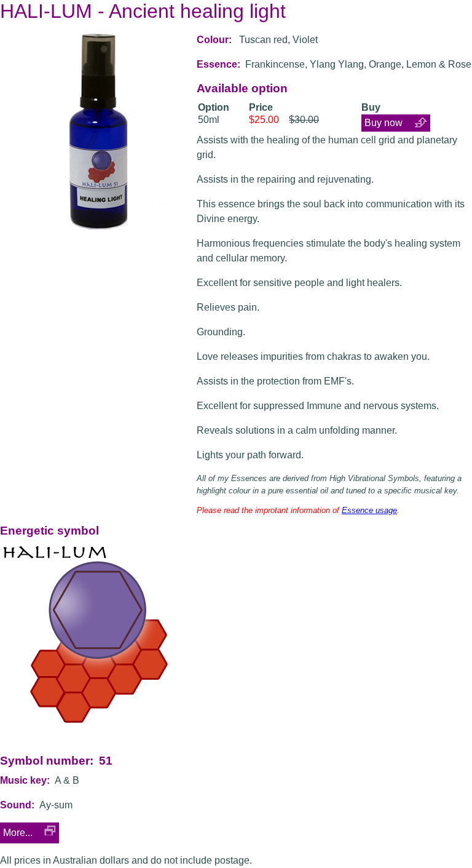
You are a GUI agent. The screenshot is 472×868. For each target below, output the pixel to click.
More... (18, 832)
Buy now (383, 122)
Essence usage (369, 510)
